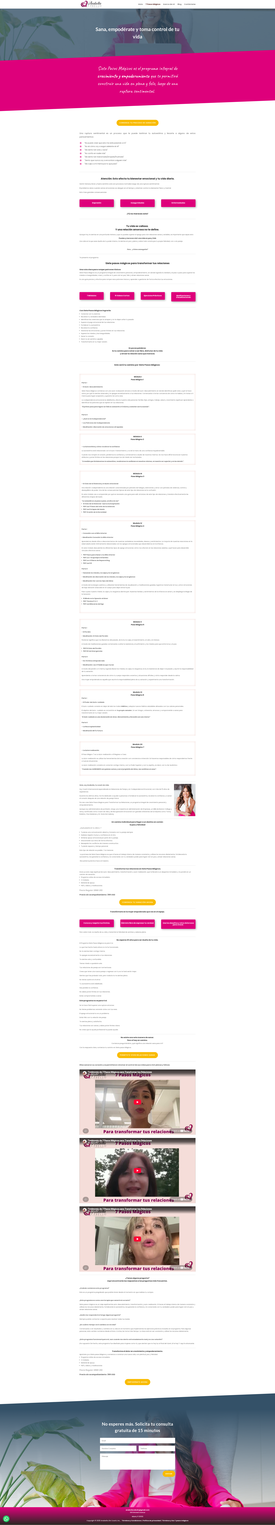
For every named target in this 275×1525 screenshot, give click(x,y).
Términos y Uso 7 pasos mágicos (175, 1521)
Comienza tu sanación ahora (137, 902)
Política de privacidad (152, 1521)
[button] (6, 1519)
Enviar (168, 1474)
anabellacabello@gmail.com (137, 1510)
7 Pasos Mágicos (153, 4)
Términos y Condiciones (131, 1521)
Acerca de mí (169, 4)
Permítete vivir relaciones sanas (137, 1055)
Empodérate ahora (137, 1382)
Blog (179, 4)
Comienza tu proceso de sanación (137, 123)
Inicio (140, 4)
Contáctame (190, 4)
